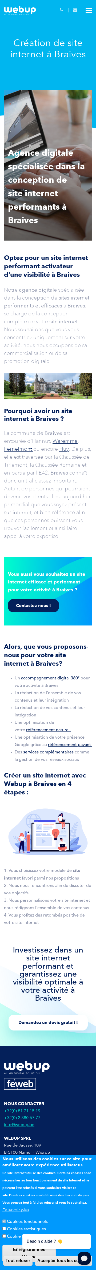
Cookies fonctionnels (27, 1222)
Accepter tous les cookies (63, 1260)
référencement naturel (48, 730)
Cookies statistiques (26, 1229)
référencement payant (70, 745)
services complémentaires (48, 752)
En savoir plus (15, 1209)
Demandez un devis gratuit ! (48, 1022)
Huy (64, 449)
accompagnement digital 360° (50, 678)
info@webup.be (19, 1124)
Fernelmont (18, 449)
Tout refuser (18, 1260)
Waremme (65, 441)
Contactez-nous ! (33, 605)
